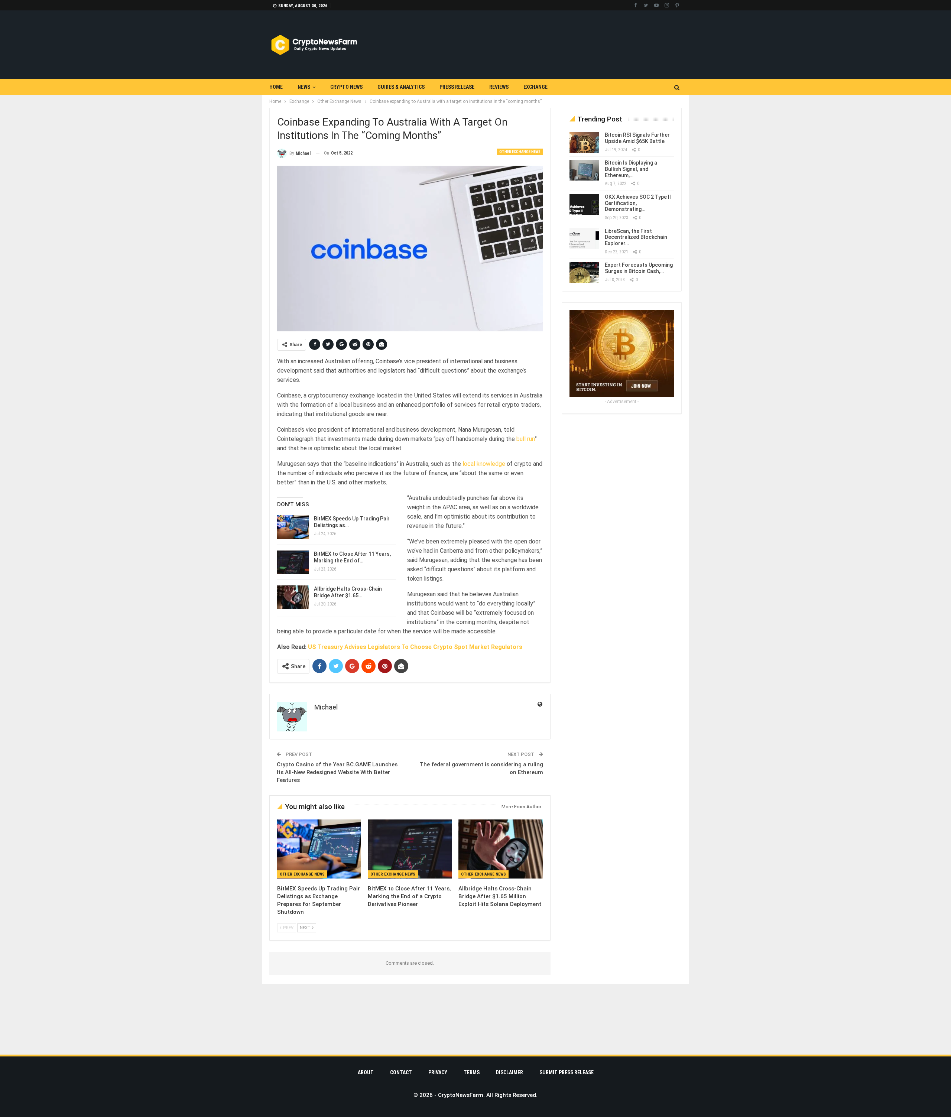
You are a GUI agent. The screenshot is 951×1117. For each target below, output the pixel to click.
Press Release (456, 87)
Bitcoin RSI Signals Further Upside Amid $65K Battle (637, 138)
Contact (401, 1072)
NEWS (304, 87)
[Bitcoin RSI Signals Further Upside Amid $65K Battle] (584, 142)
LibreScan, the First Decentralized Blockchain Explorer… (636, 237)
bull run (525, 438)
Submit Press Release (566, 1072)
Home (276, 87)
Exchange (535, 87)
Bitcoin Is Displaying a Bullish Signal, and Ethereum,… (631, 169)
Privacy (437, 1072)
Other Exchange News (520, 152)
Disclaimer (509, 1072)
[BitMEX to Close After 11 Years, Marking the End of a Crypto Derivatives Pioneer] (293, 562)
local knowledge (483, 463)
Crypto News (346, 87)
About (366, 1072)
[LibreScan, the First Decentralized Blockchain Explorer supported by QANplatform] (584, 238)
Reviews (499, 87)
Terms (472, 1072)
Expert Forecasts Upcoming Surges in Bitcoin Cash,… (639, 268)
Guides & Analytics (401, 87)
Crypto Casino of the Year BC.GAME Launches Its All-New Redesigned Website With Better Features (337, 772)
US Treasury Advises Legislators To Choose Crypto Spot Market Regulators (415, 646)
